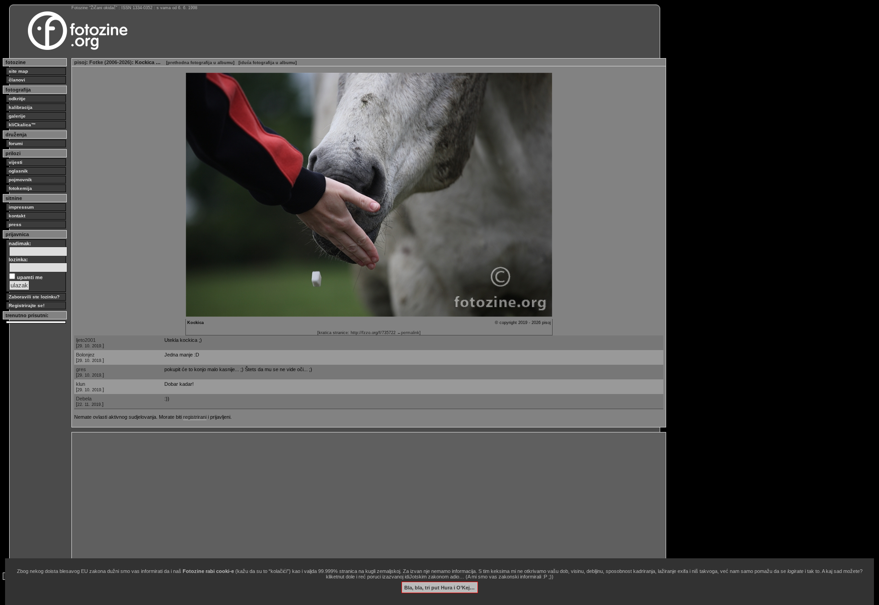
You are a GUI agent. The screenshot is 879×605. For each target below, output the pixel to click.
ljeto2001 (86, 340)
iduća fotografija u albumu (267, 62)
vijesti (15, 162)
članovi (17, 79)
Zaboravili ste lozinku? (34, 296)
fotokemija (20, 188)
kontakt (17, 215)
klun (80, 384)
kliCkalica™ (22, 124)
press (15, 224)
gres (81, 369)
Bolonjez (85, 354)
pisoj (80, 62)
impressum (21, 207)
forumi (16, 143)
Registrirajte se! (26, 305)
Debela (84, 398)
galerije (17, 116)
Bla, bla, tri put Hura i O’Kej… (439, 587)
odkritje (17, 98)
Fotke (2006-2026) (110, 62)
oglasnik (18, 170)
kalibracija (21, 107)
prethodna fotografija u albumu (200, 62)
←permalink (408, 332)
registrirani (194, 417)
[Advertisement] (349, 499)
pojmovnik (20, 179)
